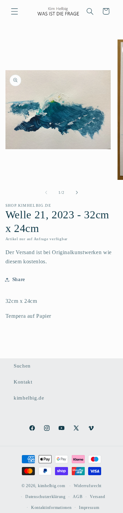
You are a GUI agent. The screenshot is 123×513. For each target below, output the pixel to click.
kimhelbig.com (51, 486)
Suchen (22, 366)
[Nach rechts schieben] (76, 192)
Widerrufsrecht (87, 486)
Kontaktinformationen (51, 508)
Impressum (89, 508)
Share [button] (18, 279)
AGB (77, 497)
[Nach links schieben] (46, 192)
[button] (14, 11)
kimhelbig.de (29, 398)
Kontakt (23, 382)
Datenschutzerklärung (45, 497)
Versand (97, 497)
